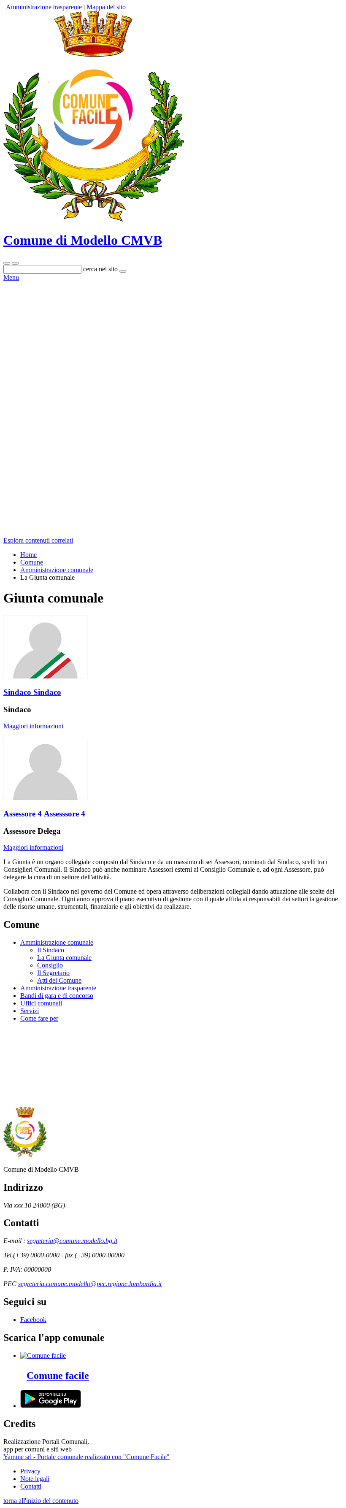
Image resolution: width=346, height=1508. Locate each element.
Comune (31, 562)
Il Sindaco (50, 950)
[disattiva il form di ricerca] (15, 263)
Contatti (30, 1486)
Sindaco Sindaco (32, 692)
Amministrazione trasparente (58, 988)
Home (28, 554)
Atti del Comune (59, 980)
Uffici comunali (41, 1003)
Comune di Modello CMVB (82, 240)
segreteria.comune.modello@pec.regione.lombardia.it (90, 1283)
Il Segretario (53, 972)
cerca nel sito (100, 269)
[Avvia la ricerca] (122, 271)
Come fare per (39, 1018)
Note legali (34, 1478)
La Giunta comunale (64, 957)
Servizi (29, 1010)
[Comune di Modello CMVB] (93, 219)
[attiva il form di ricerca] (6, 263)
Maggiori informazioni (33, 726)
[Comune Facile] (43, 1355)
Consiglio (50, 965)
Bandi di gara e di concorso (56, 995)
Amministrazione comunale (56, 569)
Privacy (30, 1471)
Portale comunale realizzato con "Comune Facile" (103, 1456)
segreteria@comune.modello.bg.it (72, 1240)
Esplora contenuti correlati (38, 540)
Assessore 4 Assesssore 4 (44, 813)
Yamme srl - (20, 1456)
